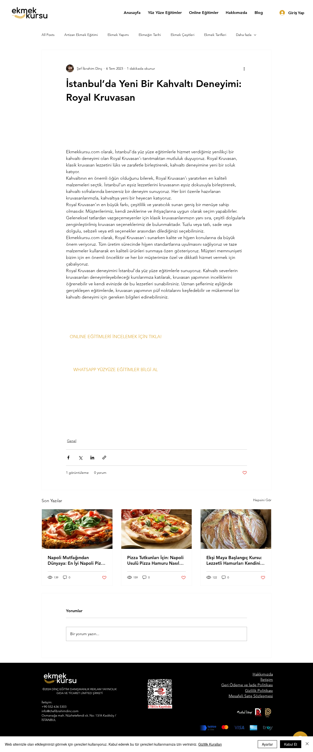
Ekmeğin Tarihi (150, 35)
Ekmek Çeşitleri (182, 35)
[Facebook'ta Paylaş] (68, 457)
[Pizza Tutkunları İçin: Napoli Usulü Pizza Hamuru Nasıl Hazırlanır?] (156, 529)
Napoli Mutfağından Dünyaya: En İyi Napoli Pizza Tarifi (77, 560)
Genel (71, 441)
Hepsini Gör (262, 500)
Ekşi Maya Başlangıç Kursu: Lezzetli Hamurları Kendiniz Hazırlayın (234, 560)
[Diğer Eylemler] (244, 68)
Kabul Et (290, 744)
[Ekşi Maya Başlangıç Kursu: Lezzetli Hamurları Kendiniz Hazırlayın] (236, 529)
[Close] (307, 744)
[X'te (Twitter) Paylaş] (80, 457)
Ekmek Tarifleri (215, 35)
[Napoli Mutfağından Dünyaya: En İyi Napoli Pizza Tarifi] (77, 529)
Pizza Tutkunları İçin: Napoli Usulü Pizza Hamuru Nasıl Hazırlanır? (155, 560)
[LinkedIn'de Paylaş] (92, 457)
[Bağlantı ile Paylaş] (104, 457)
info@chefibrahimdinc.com (60, 711)
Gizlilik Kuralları (210, 744)
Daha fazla (243, 35)
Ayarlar (267, 744)
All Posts (48, 35)
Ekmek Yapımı (118, 35)
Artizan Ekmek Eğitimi (81, 35)
